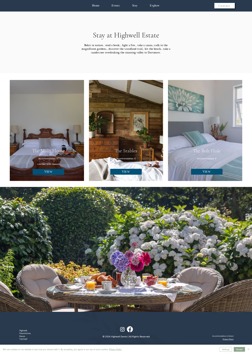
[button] (115, 5)
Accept (239, 349)
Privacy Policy (115, 349)
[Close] (248, 349)
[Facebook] (130, 329)
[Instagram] (122, 329)
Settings (226, 349)
